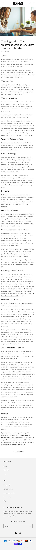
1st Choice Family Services (15, 546)
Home (5, 466)
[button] (2, 3)
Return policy (7, 497)
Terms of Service (8, 489)
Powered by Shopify (24, 546)
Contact (5, 474)
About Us (6, 470)
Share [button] (5, 55)
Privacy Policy (7, 485)
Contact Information (9, 493)
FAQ (4, 501)
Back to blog (19, 452)
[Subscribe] (30, 526)
